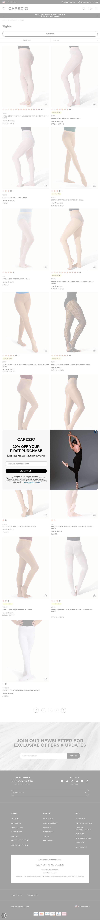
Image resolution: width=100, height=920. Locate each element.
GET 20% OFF (26, 471)
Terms (38, 482)
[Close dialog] (95, 432)
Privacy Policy (29, 482)
